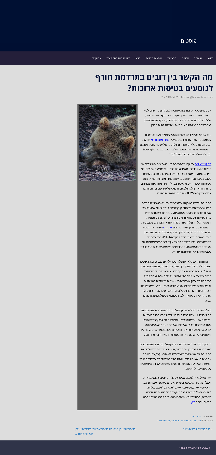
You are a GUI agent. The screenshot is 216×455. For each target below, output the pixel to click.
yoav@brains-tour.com (198, 97)
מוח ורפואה (196, 416)
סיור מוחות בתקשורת (118, 58)
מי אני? (198, 58)
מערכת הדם (187, 420)
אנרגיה (197, 420)
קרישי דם (175, 420)
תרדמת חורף (163, 420)
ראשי (210, 58)
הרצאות (171, 58)
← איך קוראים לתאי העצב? (198, 429)
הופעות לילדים (154, 58)
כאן (193, 402)
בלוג (138, 58)
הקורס (185, 58)
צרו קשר (96, 58)
